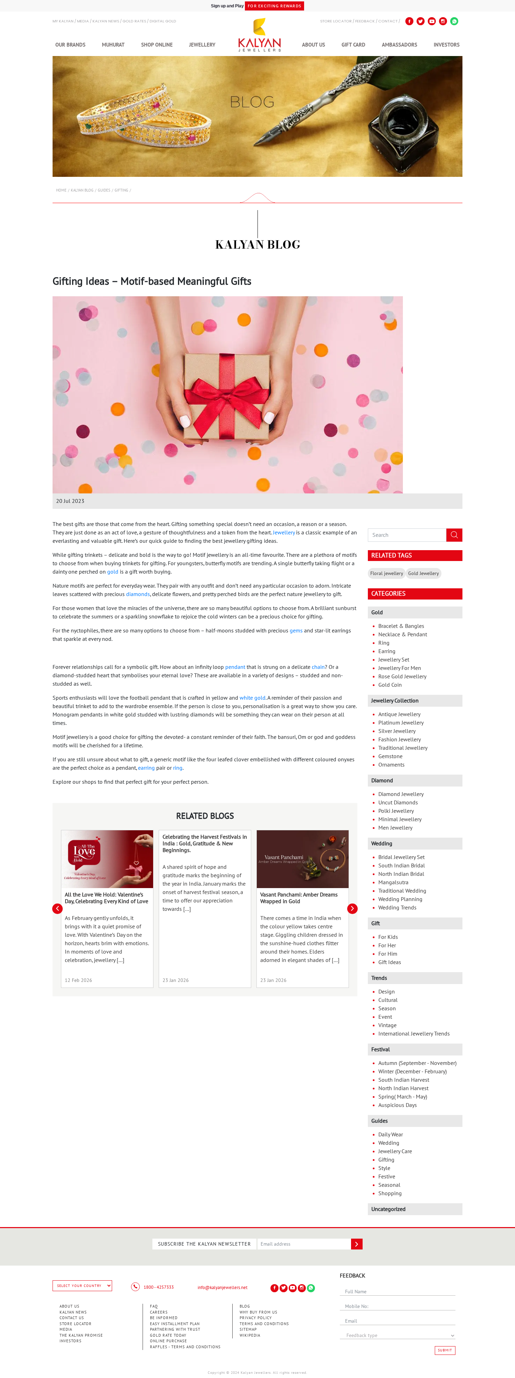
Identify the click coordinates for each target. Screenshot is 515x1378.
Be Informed (164, 1318)
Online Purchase (168, 1341)
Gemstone (390, 756)
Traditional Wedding (402, 891)
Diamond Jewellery (401, 794)
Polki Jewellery (396, 811)
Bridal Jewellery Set (401, 857)
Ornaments (391, 765)
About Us (313, 45)
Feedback (365, 22)
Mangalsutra (393, 882)
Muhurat (113, 45)
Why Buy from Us (258, 1312)
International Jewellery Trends (414, 1034)
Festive (386, 1176)
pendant (235, 667)
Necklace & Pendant (402, 634)
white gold (253, 698)
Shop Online (157, 45)
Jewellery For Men (399, 668)
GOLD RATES (134, 22)
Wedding (388, 1143)
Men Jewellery (395, 828)
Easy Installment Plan (175, 1324)
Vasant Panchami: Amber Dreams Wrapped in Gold (299, 898)
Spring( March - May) (402, 1097)
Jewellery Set (393, 660)
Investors (447, 45)
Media (83, 22)
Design (386, 992)
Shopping (390, 1193)
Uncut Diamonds (398, 802)
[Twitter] (421, 21)
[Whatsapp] (454, 21)
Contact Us (72, 1318)
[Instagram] (443, 21)
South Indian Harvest (403, 1080)
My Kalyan (63, 22)
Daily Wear (390, 1134)
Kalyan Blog (82, 190)
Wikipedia (250, 1335)
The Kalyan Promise (81, 1335)
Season (387, 1008)
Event (385, 1017)
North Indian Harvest (403, 1088)
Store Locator (76, 1324)
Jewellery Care (395, 1151)
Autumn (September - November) (417, 1063)
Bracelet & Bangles (401, 626)
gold (112, 572)
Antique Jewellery (399, 714)
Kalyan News (105, 22)
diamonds (138, 594)
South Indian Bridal (401, 866)
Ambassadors (399, 45)
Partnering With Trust (175, 1329)
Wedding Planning (400, 899)
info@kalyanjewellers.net (222, 1287)
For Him (387, 954)
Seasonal (389, 1185)
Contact (388, 22)
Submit (445, 1350)
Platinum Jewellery (401, 723)
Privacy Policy (256, 1318)
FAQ (154, 1306)
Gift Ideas (389, 962)
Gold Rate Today (168, 1335)
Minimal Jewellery (399, 819)
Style (384, 1168)
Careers (159, 1312)
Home (61, 190)
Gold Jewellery (423, 573)
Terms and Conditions (264, 1324)
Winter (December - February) (412, 1071)
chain (318, 667)
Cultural (388, 1000)
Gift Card (353, 45)
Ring (384, 643)
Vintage (387, 1025)
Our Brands (70, 45)
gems (296, 631)
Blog (245, 1306)
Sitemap (248, 1329)
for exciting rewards (274, 5)
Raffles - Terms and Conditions (185, 1347)
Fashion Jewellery (399, 739)
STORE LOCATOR (336, 22)
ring (178, 768)
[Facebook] (409, 21)
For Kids (388, 937)
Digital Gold (163, 22)
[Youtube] (432, 21)
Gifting (121, 190)
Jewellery (202, 45)
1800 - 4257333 (158, 1287)
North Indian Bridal (401, 874)
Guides (104, 190)
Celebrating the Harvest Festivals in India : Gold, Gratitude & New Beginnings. (205, 843)
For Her (387, 945)
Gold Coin (390, 685)
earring (146, 768)
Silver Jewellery (397, 731)
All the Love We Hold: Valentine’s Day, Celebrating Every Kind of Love (106, 898)
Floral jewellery (386, 573)
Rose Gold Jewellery (402, 676)
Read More (107, 859)
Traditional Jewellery (402, 748)
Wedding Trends (397, 908)
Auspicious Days (397, 1105)
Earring (387, 651)
